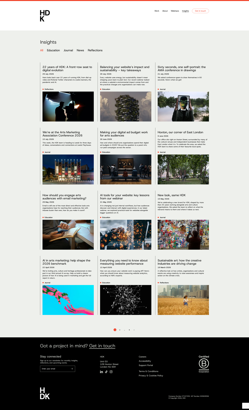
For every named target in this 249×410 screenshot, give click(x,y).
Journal (68, 50)
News (80, 50)
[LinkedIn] (101, 371)
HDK (45, 16)
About (165, 11)
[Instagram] (111, 371)
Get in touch (200, 11)
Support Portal (146, 365)
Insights (185, 11)
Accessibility (145, 361)
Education (53, 50)
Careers (142, 356)
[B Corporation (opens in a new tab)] (204, 364)
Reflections (95, 50)
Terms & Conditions (148, 371)
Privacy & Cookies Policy (151, 375)
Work (156, 11)
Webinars (175, 11)
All (41, 50)
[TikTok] (106, 371)
